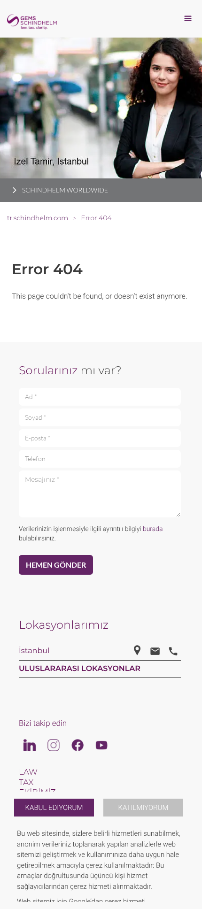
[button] (188, 865)
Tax (26, 782)
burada (153, 529)
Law (28, 772)
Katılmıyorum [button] (143, 807)
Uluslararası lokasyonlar (79, 668)
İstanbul (34, 651)
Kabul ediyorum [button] (54, 807)
